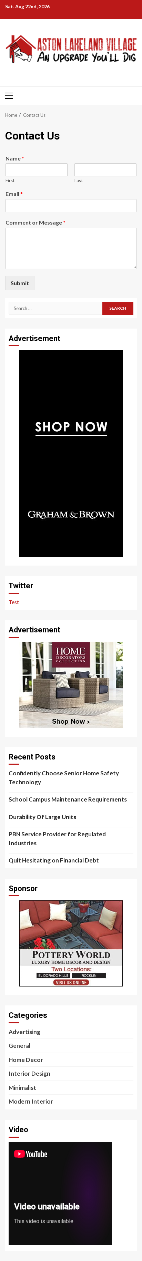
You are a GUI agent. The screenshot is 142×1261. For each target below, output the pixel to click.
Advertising (24, 1031)
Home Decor (26, 1059)
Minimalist (22, 1087)
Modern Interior (31, 1101)
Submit (20, 283)
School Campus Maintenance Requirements (68, 799)
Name (15, 158)
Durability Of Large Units (42, 816)
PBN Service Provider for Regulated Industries (57, 838)
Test (14, 602)
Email (14, 193)
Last (78, 180)
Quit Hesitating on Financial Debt (54, 860)
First (10, 180)
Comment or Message (35, 222)
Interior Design (29, 1073)
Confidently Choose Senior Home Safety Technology (64, 777)
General (19, 1045)
